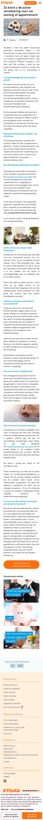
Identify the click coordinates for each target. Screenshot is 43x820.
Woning (12, 40)
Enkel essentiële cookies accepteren (11, 816)
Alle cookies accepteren (32, 816)
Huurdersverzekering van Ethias (19, 177)
